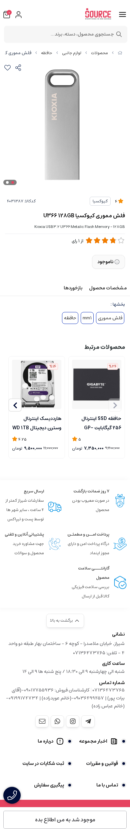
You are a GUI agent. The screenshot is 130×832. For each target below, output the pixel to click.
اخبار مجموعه (93, 741)
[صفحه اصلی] (120, 53)
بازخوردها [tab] (73, 288)
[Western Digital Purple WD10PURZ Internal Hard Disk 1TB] (36, 384)
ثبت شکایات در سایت (43, 763)
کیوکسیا (100, 201)
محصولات (99, 53)
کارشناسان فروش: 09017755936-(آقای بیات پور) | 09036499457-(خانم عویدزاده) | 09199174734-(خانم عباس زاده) (65, 698)
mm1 (87, 318)
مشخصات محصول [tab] (108, 288)
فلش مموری (110, 318)
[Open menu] (122, 14)
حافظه (46, 53)
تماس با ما (107, 785)
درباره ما (45, 741)
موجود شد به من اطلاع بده (65, 819)
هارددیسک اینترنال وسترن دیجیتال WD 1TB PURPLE (36, 423)
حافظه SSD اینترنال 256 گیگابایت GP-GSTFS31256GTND (99, 423)
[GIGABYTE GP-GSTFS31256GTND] (96, 384)
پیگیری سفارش (49, 785)
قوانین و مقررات (102, 763)
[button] (15, 405)
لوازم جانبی (71, 53)
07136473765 (109, 690)
